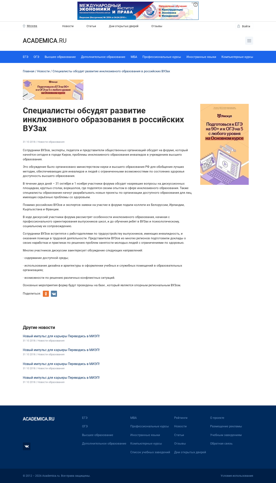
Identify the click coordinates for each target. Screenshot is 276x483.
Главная (28, 71)
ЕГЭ (25, 57)
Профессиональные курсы (161, 57)
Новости (68, 26)
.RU (44, 40)
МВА (133, 418)
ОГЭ (36, 57)
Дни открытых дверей (123, 26)
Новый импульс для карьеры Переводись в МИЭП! (61, 336)
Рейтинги (181, 418)
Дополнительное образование (103, 57)
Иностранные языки (201, 57)
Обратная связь (221, 443)
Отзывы (156, 26)
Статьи (91, 26)
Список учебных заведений (150, 452)
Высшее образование (60, 57)
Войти (246, 26)
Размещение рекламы (226, 426)
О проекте (217, 418)
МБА (134, 57)
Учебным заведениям (226, 435)
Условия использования (237, 475)
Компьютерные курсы (237, 57)
